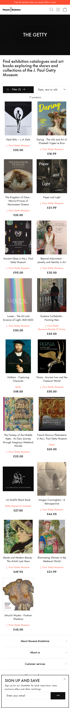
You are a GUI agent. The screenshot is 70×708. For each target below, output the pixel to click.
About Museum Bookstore (35, 641)
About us (35, 652)
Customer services (35, 664)
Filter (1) (16, 89)
